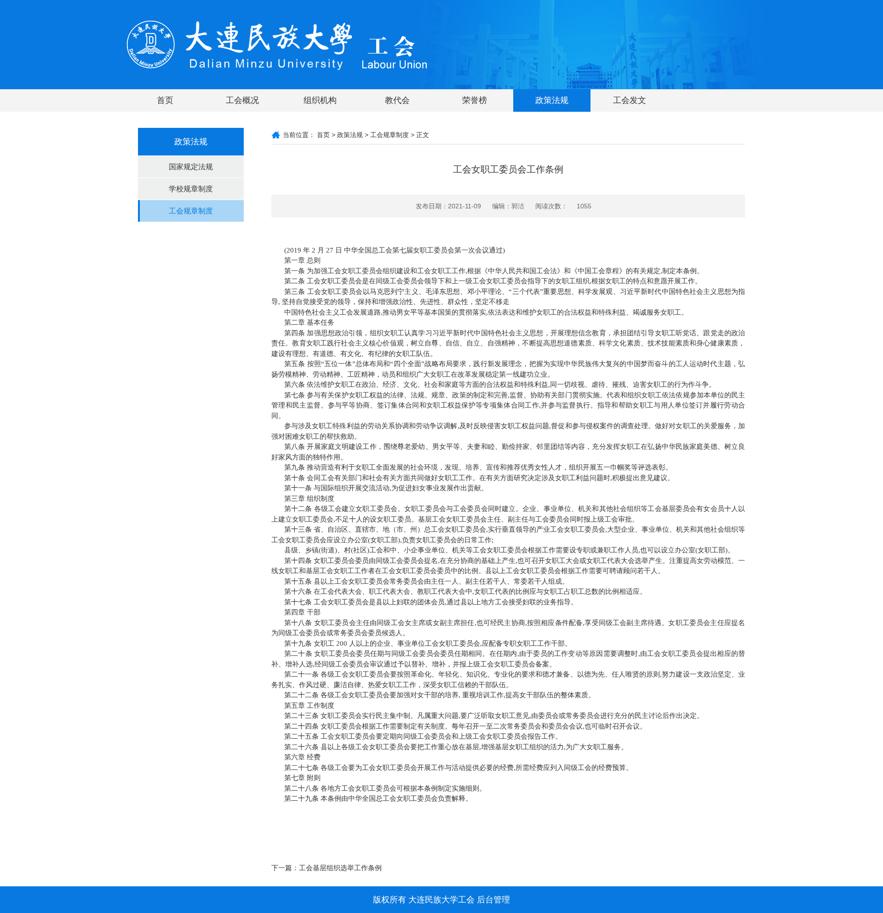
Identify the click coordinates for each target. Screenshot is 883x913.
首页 (165, 100)
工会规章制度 (191, 211)
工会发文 (629, 100)
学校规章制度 (191, 189)
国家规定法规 (191, 167)
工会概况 (242, 100)
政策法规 (551, 100)
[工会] (277, 44)
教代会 (397, 100)
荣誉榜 (474, 100)
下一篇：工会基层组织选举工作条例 (326, 868)
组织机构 (320, 100)
